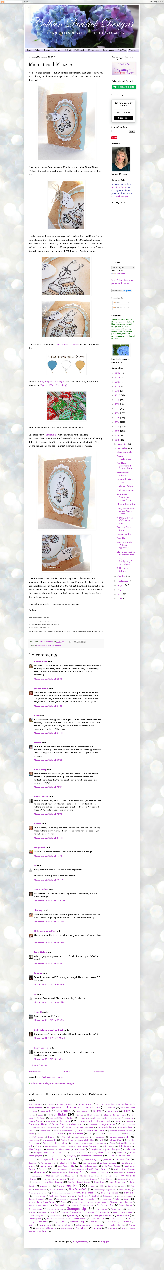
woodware (112, 1228)
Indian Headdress (125, 534)
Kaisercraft (33, 1163)
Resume (47, 50)
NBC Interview (76, 1179)
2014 (117, 422)
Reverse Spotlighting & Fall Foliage (125, 561)
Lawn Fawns (62, 1166)
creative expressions (63, 1131)
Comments (120, 308)
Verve (132, 1225)
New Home (106, 1179)
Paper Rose (99, 1182)
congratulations (108, 1124)
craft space (51, 1128)
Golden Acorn (64, 1150)
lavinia (32, 1166)
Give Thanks (123, 538)
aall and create (125, 1105)
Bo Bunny (41, 1118)
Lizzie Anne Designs (111, 1166)
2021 (117, 391)
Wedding (81, 1228)
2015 (117, 418)
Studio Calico (77, 1212)
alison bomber (35, 1108)
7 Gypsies (50, 1105)
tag (86, 1216)
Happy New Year (60, 1153)
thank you (123, 1215)
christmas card (85, 1122)
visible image (50, 1228)
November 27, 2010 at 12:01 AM (49, 1038)
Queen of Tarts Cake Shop (53, 385)
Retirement (108, 1196)
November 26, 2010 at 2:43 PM (49, 985)
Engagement (49, 1140)
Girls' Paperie (124, 1147)
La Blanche (127, 1163)
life (72, 1166)
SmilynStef (39, 848)
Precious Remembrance (61, 1193)
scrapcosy (61, 1199)
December (122, 444)
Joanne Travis (41, 689)
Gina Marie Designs (87, 1147)
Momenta (131, 1173)
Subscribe (123, 118)
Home (29, 50)
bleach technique (93, 1115)
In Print (68, 50)
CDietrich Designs (120, 197)
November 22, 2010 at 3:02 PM (49, 760)
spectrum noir (44, 1205)
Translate (120, 274)
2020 (118, 395)
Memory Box (76, 1172)
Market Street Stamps (124, 1169)
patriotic (91, 1186)
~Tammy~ (38, 910)
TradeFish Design (112, 1222)
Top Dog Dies (60, 1222)
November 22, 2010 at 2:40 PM (49, 706)
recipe (72, 1196)
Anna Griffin (46, 1111)
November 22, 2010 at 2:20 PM (49, 679)
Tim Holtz (43, 1222)
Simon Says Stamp (45, 1202)
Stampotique (117, 1209)
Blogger (105, 1242)
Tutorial (127, 1222)
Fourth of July (101, 1143)
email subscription (82, 1137)
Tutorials (132, 50)
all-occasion (93, 1107)
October (121, 577)
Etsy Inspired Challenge (52, 381)
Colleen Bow (58, 1124)
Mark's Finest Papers (97, 1169)
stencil (53, 1212)
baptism (32, 1115)
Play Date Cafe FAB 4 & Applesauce (124, 545)
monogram (37, 1176)
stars (33, 1212)
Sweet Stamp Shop (37, 1216)
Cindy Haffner (41, 890)
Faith (100, 1140)
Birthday (60, 1114)
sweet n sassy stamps (122, 1212)
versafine (98, 1225)
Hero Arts (103, 1152)
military (93, 1173)
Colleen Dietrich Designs (32, 7)
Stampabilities (125, 1205)
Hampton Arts (41, 1153)
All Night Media (54, 1108)
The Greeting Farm (117, 1219)
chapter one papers (112, 1118)
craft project (38, 1128)
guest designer (112, 1150)
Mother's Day (52, 1176)
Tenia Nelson (40, 952)
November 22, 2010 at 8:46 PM (49, 838)
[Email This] (75, 642)
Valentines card (83, 1225)
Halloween (130, 1150)
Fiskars (46, 1143)
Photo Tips (122, 50)
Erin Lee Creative (68, 1140)
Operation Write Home (126, 1179)
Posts (118, 303)
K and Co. (123, 1159)
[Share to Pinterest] (84, 642)
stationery (42, 1212)
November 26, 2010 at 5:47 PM (49, 1003)
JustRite (107, 1160)
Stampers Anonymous (55, 1209)
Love (44, 1169)
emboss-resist (99, 1137)
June (119, 594)
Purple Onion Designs (57, 1196)
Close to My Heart (38, 1124)
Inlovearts (32, 1160)
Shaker (117, 1199)
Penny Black (113, 1186)
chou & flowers (35, 1122)
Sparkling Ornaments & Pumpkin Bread (125, 466)
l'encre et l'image (89, 1163)
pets (123, 1186)
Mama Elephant (78, 1169)
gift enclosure (51, 1147)
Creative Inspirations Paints (90, 1131)
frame (112, 1143)
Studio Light (103, 1212)
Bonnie (37, 824)
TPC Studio (96, 1222)
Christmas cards (103, 1122)
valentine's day (64, 1225)
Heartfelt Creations (79, 1153)
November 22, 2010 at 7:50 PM (49, 814)
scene (51, 1199)
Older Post (98, 1072)
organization (36, 1182)
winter (58, 646)
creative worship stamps (121, 1131)
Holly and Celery (125, 486)
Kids (75, 1163)
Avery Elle (113, 1111)
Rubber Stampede (37, 1199)
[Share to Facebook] (82, 642)
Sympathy (72, 1215)
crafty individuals (124, 1128)
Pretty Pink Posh (84, 1193)
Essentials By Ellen (86, 1140)
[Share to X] (80, 642)
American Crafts (128, 1108)
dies (90, 1134)
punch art (129, 1193)
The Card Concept (55, 1219)
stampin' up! (102, 1209)
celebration (96, 1118)
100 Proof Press (36, 1105)
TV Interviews (93, 50)
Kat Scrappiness (48, 1163)
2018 (117, 404)
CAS (51, 1118)
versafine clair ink (117, 1225)
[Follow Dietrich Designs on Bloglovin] (121, 292)
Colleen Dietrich (76, 1125)
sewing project (105, 1199)
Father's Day (115, 1140)
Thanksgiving (35, 1219)
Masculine (39, 1172)
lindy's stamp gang (88, 1166)
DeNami (59, 1134)
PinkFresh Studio (57, 1190)
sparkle (31, 1205)
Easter (51, 1137)
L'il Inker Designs (108, 1163)
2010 (117, 440)
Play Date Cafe (78, 1189)
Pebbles (101, 1186)
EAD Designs (37, 1137)
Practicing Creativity (38, 1193)
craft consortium (128, 1125)
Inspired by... (91, 1160)
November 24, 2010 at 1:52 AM (49, 943)
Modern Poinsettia (126, 504)
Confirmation (92, 1125)
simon (31, 1202)
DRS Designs (129, 1134)
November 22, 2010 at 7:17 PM (49, 787)
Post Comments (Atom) (53, 1077)
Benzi (37, 716)
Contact (37, 50)
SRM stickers (87, 1205)
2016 (117, 413)
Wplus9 (42, 1231)
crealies (32, 1131)
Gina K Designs (67, 1147)
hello (92, 1153)
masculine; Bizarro (59, 1173)
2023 (118, 382)
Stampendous (35, 1209)
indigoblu (111, 1156)
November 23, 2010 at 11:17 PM (49, 922)
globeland (50, 1150)
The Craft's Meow (77, 1219)
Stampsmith (131, 1209)
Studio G (90, 1212)
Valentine (45, 1225)
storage (64, 1212)
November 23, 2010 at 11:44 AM (49, 901)
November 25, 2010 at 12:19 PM (49, 964)
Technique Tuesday (101, 1216)
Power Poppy (124, 1190)
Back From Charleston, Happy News (124, 497)
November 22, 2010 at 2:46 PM (49, 733)
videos (38, 1228)
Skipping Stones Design (97, 1202)
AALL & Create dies (105, 1105)
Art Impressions (83, 1111)
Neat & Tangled (91, 1179)
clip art (118, 1122)
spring (75, 1205)
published (113, 1193)
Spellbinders (61, 1205)
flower (76, 1143)
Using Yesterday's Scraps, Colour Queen (125, 511)
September (123, 581)
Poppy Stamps (99, 1190)
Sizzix (63, 1202)
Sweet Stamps (56, 1216)
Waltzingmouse (66, 1228)
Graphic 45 (96, 1150)
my (98, 1176)
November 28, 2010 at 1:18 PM (48, 1059)
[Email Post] (70, 642)
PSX (103, 1193)
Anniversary (64, 1111)
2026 (118, 373)
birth (48, 1115)
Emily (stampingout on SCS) (48, 1030)
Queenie (38, 973)
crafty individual (105, 1128)
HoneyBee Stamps (55, 1156)
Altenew (111, 1108)
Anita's (34, 1111)
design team (76, 1134)
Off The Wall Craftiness (67, 344)
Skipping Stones (78, 1202)
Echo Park (65, 1137)
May (119, 599)
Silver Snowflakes (125, 452)
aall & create (84, 1104)
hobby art (121, 1153)
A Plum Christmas (125, 491)
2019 (117, 400)
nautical (62, 1179)
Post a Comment (40, 1066)
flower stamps (87, 1143)
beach (40, 1115)
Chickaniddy (128, 1118)
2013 (117, 427)
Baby (127, 1111)
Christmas (40, 646)
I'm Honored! (79, 50)
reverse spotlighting (125, 1196)
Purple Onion (40, 1196)
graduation (79, 1150)
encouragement (119, 1137)
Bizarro (80, 1115)
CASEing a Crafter (65, 1118)
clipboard (129, 1122)
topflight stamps (77, 1222)
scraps (72, 1199)
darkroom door (44, 1134)
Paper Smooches (117, 1182)
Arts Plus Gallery (119, 188)
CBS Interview (83, 1118)
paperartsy (45, 1186)
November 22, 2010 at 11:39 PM (49, 856)
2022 (118, 386)
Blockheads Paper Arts (115, 1115)
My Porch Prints (49, 1179)
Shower (126, 1199)
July (119, 590)
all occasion (72, 1107)
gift (39, 1147)
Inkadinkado (124, 1156)
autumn (96, 1111)
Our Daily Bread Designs (79, 1182)
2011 (117, 436)
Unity (31, 1225)
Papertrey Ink (67, 1186)
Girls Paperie (108, 1147)
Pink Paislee (40, 1190)
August (121, 585)
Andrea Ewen (40, 662)
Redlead (95, 1196)
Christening (50, 1122)
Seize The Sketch (86, 1199)
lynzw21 (38, 1012)
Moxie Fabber (70, 1176)
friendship (123, 1143)
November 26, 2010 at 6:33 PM (49, 1020)
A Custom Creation (65, 1105)
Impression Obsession (91, 1156)
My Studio (57, 50)
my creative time (110, 1176)
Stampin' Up (76, 1209)
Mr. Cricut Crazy (87, 1176)
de (35, 866)
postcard (111, 1190)
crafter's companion (84, 1128)
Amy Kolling (40, 770)
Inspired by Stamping (57, 1159)
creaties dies (45, 1131)
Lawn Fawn (46, 1166)
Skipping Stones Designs (121, 1202)
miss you (104, 1173)
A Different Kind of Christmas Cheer (125, 520)
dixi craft (99, 1134)
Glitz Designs (35, 1150)
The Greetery (97, 1219)
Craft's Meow (66, 1128)
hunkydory (71, 1156)
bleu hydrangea (108, 50)
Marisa (37, 743)
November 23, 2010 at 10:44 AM (50, 880)
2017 (117, 409)
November (122, 449)
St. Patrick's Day (105, 1205)
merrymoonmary (80, 1242)
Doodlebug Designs (113, 1134)
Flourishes (50, 646)
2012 (117, 431)
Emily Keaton (41, 797)
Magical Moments (61, 1169)
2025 (118, 378)
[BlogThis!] (77, 642)
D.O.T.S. (32, 1134)
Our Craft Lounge (53, 1182)
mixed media (118, 1173)
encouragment (34, 1140)
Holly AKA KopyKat (44, 931)
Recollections (83, 1196)
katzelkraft (64, 1163)
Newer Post (35, 1072)
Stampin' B (51, 434)
